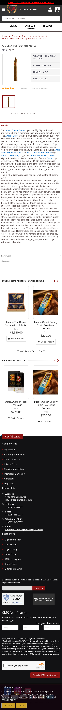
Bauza (49, 158)
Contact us (9, 478)
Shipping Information (14, 469)
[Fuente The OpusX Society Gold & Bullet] (16, 302)
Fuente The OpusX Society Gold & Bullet (16, 324)
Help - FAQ (9, 483)
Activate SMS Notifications (45, 675)
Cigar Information (13, 539)
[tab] (31, 125)
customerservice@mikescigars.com (24, 529)
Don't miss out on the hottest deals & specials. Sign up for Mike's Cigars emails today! (30, 581)
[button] (31, 28)
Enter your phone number (48, 623)
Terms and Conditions (50, 654)
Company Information (14, 454)
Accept (9, 705)
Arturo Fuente (39, 36)
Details (4, 125)
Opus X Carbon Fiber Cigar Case (16, 403)
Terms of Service (12, 459)
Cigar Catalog (11, 549)
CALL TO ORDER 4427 (17, 113)
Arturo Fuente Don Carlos (43, 155)
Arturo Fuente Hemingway (39, 152)
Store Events (11, 564)
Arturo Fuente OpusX (11, 38)
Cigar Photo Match (13, 568)
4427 (30, 9)
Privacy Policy (10, 464)
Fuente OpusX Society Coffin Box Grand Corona (46, 325)
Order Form (10, 554)
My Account (9, 449)
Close (21, 705)
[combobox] (31, 18)
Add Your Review (40, 88)
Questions (5, 261)
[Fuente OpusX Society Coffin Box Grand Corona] (45, 302)
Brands (25, 36)
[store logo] (12, 9)
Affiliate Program (13, 559)
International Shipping (14, 473)
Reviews (6, 256)
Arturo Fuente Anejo (10, 155)
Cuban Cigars (11, 544)
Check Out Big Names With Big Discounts (31, 2)
